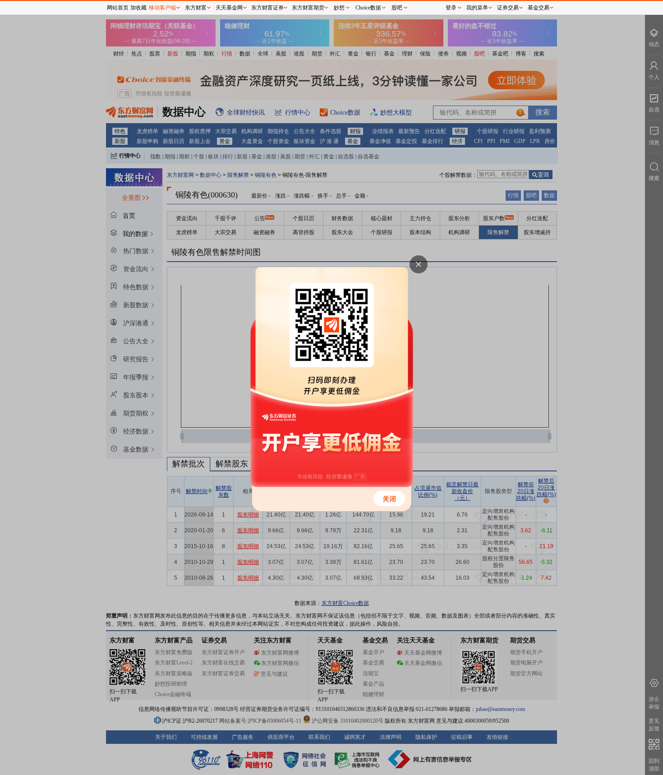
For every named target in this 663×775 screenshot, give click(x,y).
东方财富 (196, 8)
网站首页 (118, 8)
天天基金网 (229, 8)
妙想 (339, 8)
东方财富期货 (308, 8)
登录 (451, 8)
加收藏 (138, 8)
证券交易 (508, 8)
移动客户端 (162, 8)
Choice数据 (368, 8)
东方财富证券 (267, 8)
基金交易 (538, 8)
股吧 (396, 8)
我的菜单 (477, 8)
